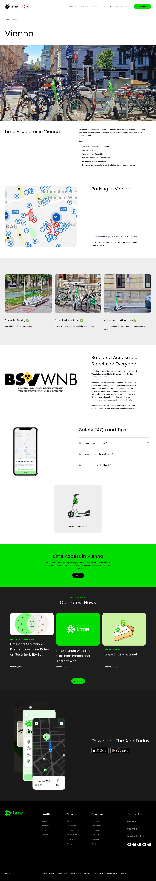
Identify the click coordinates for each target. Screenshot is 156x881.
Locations (107, 6)
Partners (45, 835)
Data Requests (75, 873)
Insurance (95, 839)
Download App (142, 6)
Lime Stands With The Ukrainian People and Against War (73, 656)
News (117, 649)
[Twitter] (129, 844)
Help (128, 6)
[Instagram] (149, 844)
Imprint (123, 873)
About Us (72, 6)
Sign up (78, 575)
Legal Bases (99, 873)
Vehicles (95, 6)
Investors (45, 826)
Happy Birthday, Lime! (119, 654)
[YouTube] (144, 844)
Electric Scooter (73, 830)
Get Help (132, 821)
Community (72, 821)
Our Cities (95, 844)
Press (44, 830)
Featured (15, 639)
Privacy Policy (62, 873)
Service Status (135, 836)
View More (78, 681)
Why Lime (84, 6)
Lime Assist (95, 835)
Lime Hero (95, 830)
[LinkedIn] (139, 844)
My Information (112, 873)
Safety (69, 844)
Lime (7, 19)
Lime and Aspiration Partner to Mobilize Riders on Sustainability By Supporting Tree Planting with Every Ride (30, 649)
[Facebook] (134, 844)
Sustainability (30, 639)
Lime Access (96, 826)
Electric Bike (71, 826)
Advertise (118, 6)
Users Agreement (48, 873)
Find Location (135, 814)
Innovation (71, 839)
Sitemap (132, 828)
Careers (45, 821)
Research (87, 873)
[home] (11, 6)
